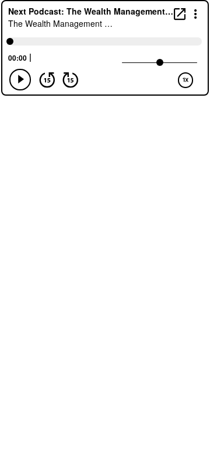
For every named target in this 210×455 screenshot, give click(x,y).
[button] (195, 13)
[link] (180, 13)
